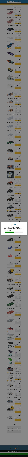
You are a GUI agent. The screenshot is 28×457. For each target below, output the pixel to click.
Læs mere (10, 230)
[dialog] (14, 228)
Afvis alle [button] (18, 232)
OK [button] (9, 232)
